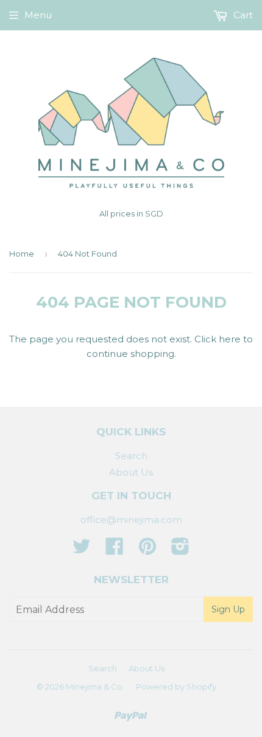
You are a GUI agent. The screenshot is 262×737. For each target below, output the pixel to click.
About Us (131, 472)
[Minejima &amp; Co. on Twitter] (82, 550)
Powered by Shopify (176, 686)
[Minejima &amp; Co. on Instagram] (180, 550)
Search (131, 456)
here (230, 339)
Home (21, 253)
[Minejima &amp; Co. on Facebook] (114, 550)
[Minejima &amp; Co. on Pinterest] (147, 550)
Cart (242, 15)
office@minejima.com (131, 519)
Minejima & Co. (95, 686)
